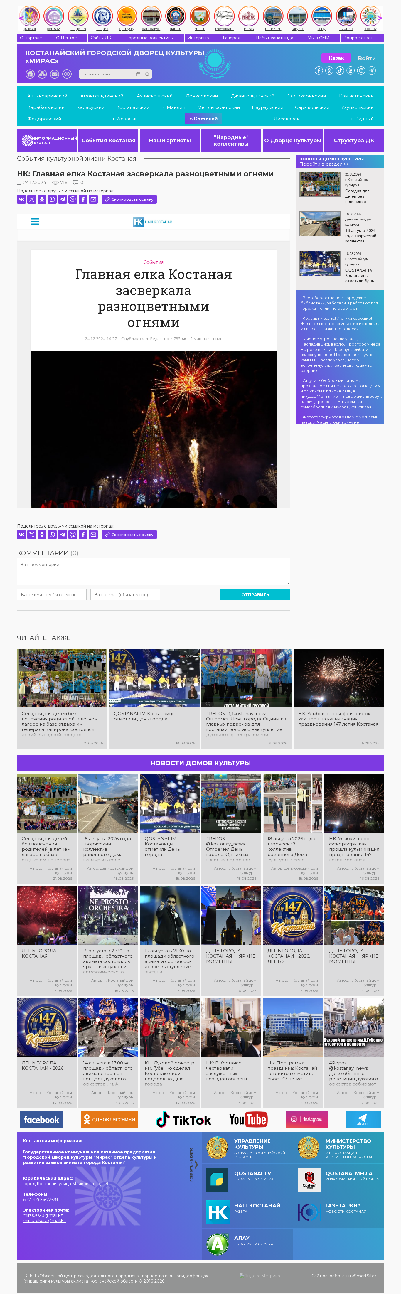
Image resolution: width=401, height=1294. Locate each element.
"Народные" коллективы (231, 140)
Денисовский (202, 96)
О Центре (66, 38)
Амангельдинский (101, 96)
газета (257, 1208)
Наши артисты (170, 140)
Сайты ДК (101, 38)
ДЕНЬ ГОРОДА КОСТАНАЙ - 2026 (42, 1065)
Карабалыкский (46, 107)
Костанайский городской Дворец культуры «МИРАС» (115, 57)
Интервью (198, 38)
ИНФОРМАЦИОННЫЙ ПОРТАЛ (54, 140)
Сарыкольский (312, 107)
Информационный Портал (354, 1175)
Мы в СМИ (318, 38)
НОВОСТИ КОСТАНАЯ (346, 1208)
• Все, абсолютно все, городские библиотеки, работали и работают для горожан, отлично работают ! (339, 303)
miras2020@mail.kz (43, 1215)
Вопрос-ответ (358, 38)
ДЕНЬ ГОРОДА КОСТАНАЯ (39, 953)
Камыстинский (356, 96)
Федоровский (44, 119)
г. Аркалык (125, 119)
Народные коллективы (149, 38)
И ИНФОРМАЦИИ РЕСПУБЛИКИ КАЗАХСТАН (350, 1148)
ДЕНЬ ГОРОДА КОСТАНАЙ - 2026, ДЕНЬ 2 (288, 956)
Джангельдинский (252, 96)
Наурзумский (267, 107)
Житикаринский (307, 96)
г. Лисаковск (284, 119)
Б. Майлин (173, 107)
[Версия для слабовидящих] (67, 74)
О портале (31, 38)
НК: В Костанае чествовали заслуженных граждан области (226, 1070)
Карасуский (91, 107)
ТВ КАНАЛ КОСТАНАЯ (254, 1175)
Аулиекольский (155, 96)
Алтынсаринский (47, 96)
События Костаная (108, 140)
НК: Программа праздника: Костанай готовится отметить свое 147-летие (292, 1070)
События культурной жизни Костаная (77, 158)
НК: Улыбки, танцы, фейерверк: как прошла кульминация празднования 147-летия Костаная (338, 719)
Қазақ (336, 58)
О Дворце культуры (292, 140)
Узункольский (357, 107)
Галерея (231, 38)
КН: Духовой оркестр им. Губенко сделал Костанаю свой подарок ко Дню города (169, 1073)
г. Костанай (203, 119)
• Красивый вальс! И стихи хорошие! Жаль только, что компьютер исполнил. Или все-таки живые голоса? (340, 323)
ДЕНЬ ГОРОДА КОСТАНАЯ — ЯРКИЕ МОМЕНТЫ (230, 956)
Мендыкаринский (218, 107)
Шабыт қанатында (273, 38)
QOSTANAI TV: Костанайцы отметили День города (145, 716)
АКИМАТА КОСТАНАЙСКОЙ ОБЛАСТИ (259, 1148)
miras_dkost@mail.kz (44, 1220)
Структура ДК (354, 140)
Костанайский (132, 107)
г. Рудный (362, 119)
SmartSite (364, 1275)
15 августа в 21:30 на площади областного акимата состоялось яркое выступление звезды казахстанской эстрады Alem (169, 961)
